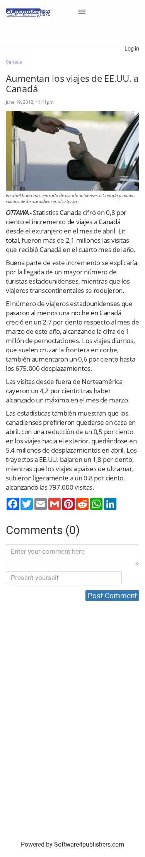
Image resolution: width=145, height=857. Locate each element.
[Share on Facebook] (13, 504)
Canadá (14, 62)
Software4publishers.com (89, 844)
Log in (132, 49)
